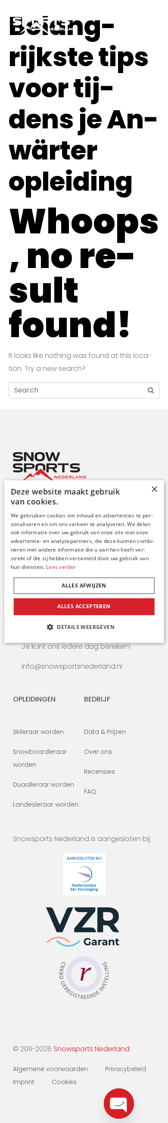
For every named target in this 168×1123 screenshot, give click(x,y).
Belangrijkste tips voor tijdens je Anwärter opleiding (84, 104)
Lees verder (61, 567)
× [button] (154, 489)
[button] (84, 627)
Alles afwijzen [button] (84, 585)
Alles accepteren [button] (83, 606)
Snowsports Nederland (91, 1049)
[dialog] (84, 561)
